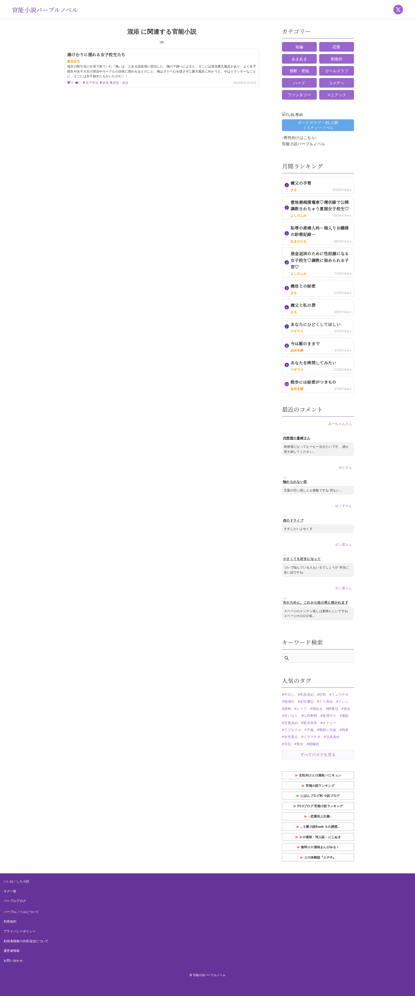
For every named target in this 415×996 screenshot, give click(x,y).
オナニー (329, 723)
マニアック (337, 94)
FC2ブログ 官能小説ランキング (320, 806)
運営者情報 (12, 951)
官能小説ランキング (320, 785)
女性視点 (291, 737)
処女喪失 (310, 723)
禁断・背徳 (299, 70)
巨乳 (322, 694)
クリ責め (326, 701)
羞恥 (345, 715)
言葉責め (291, 723)
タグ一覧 (10, 891)
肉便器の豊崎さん (297, 438)
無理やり (329, 715)
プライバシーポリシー (20, 931)
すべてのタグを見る (318, 754)
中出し (289, 694)
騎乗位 (333, 708)
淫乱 (287, 744)
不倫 (310, 730)
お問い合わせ (13, 960)
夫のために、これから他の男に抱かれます (315, 602)
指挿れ (289, 701)
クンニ (343, 701)
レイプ (302, 708)
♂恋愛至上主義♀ (320, 816)
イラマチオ (312, 737)
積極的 (314, 744)
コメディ (336, 82)
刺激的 (336, 58)
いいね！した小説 (16, 881)
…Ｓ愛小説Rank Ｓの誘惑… (320, 826)
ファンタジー (299, 94)
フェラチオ (340, 694)
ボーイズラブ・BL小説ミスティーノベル (318, 125)
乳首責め (307, 694)
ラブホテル (292, 730)
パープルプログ (15, 901)
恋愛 (337, 46)
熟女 (300, 744)
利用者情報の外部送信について (26, 941)
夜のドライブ (293, 520)
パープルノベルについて (21, 912)
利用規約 (10, 921)
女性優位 (307, 701)
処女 (347, 708)
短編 (299, 46)
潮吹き (317, 708)
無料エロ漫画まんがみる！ (320, 847)
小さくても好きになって (302, 559)
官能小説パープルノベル (45, 9)
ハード (299, 82)
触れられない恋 (295, 482)
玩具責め (333, 737)
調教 (287, 708)
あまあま (299, 58)
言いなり (291, 715)
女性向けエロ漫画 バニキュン (320, 775)
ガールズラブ (336, 70)
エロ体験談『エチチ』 (320, 857)
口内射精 (310, 715)
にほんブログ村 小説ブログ (320, 795)
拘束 (345, 730)
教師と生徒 (327, 730)
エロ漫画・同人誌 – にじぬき (320, 837)
